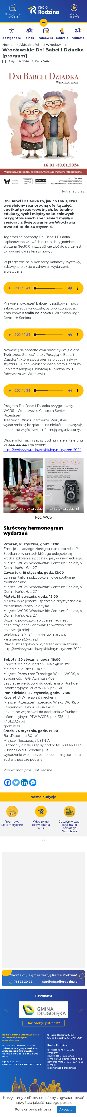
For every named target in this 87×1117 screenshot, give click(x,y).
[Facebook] (7, 782)
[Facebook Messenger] (32, 782)
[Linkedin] (24, 782)
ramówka (46, 38)
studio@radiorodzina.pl (60, 981)
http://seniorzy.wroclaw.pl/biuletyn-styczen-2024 (42, 450)
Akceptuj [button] (66, 1109)
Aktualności (29, 45)
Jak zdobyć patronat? (43, 1023)
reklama (78, 38)
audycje (62, 38)
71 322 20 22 (23, 981)
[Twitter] (16, 782)
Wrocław (53, 45)
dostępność (11, 38)
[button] (5, 1008)
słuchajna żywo (74, 15)
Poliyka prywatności (33, 1109)
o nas (30, 38)
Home (7, 45)
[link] (40, 818)
